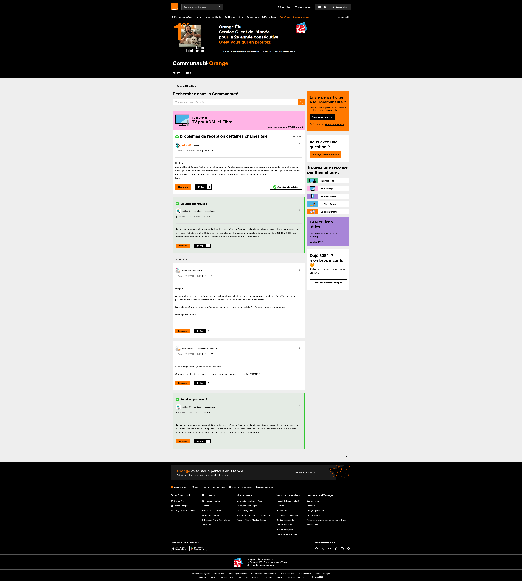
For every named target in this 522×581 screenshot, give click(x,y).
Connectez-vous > (334, 124)
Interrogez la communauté (325, 154)
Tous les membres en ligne (328, 282)
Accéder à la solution (288, 187)
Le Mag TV (315, 241)
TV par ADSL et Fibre (186, 86)
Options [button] (294, 136)
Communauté (200, 63)
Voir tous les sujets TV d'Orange (284, 127)
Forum (176, 72)
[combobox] (235, 102)
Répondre (183, 187)
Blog (188, 72)
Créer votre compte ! (322, 117)
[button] (299, 144)
